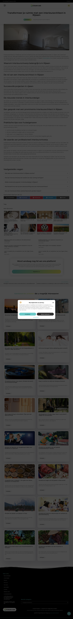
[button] (53, 302)
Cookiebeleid (36, 317)
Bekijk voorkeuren (45, 314)
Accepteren (27, 314)
